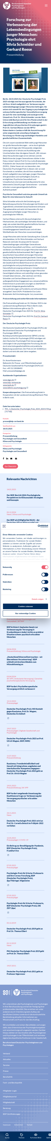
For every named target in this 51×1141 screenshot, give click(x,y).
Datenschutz (18, 1125)
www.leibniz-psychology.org (14, 388)
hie (29, 308)
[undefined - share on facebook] (3, 458)
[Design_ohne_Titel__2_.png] (25, 80)
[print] (16, 458)
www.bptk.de (8, 385)
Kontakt (29, 1125)
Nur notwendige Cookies (25, 613)
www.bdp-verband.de (12, 382)
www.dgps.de (8, 380)
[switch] (45, 575)
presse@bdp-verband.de (13, 421)
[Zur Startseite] (17, 5)
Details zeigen (38, 599)
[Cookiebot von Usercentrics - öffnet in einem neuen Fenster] (38, 526)
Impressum (7, 1125)
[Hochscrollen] (46, 1123)
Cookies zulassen (25, 606)
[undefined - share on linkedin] (7, 458)
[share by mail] (11, 458)
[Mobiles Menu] (46, 6)
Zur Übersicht (10, 466)
